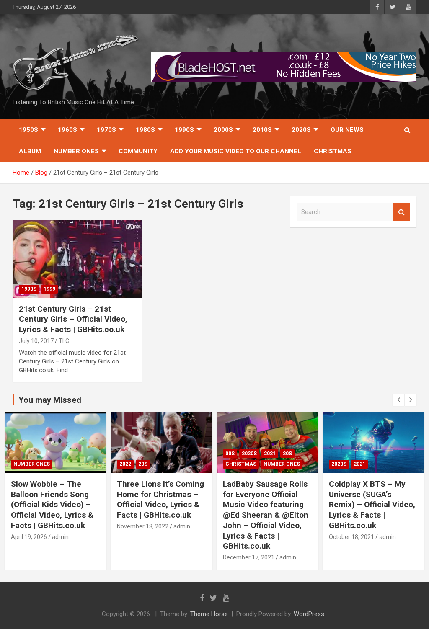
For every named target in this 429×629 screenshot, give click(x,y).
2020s (301, 130)
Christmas (332, 151)
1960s (67, 130)
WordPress (309, 614)
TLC (64, 341)
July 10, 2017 (36, 341)
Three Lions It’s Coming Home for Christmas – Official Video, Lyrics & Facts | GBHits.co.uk (54, 499)
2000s (223, 130)
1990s (184, 130)
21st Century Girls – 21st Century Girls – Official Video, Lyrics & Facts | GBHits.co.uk (73, 319)
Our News (347, 130)
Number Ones (76, 151)
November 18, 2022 (36, 526)
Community (138, 151)
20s (36, 464)
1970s (106, 130)
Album (30, 151)
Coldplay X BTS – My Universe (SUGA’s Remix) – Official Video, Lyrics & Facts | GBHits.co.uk (266, 504)
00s (124, 453)
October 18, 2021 (245, 537)
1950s (28, 130)
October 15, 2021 (351, 526)
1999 (49, 289)
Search (401, 212)
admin (75, 526)
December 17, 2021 (142, 557)
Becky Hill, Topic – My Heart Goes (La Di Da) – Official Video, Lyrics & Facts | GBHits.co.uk (371, 499)
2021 (164, 453)
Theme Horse (209, 614)
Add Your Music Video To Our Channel (235, 151)
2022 (19, 464)
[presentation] (398, 400)
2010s (262, 130)
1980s (145, 130)
